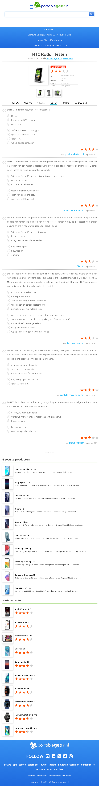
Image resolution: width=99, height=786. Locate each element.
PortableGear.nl (54, 58)
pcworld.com (76, 442)
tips (15, 764)
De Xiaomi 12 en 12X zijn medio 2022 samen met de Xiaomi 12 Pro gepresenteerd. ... (46, 510)
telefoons (68, 58)
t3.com (80, 266)
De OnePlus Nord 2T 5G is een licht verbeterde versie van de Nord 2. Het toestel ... (46, 497)
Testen (53, 103)
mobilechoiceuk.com (72, 395)
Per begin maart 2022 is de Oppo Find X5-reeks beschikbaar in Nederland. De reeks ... (47, 589)
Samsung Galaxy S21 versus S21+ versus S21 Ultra (49, 35)
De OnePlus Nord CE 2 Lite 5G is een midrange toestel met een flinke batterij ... (45, 470)
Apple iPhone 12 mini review (50, 40)
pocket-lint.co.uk (74, 154)
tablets (52, 764)
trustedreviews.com (72, 210)
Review (15, 103)
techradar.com (75, 343)
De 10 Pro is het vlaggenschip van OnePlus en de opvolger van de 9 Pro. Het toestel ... (47, 536)
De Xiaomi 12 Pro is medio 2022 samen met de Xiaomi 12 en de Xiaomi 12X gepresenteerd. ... (49, 523)
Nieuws (28, 103)
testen (22, 764)
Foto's (65, 103)
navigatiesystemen (68, 764)
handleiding (81, 103)
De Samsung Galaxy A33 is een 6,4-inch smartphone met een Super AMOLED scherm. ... (48, 563)
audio (43, 764)
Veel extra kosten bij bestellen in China (50, 45)
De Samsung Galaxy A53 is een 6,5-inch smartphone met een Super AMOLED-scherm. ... (48, 576)
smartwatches (55, 769)
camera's (86, 764)
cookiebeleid (54, 775)
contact (31, 775)
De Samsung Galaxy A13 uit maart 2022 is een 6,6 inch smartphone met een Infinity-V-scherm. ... (51, 549)
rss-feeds (67, 775)
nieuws (7, 764)
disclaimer (42, 775)
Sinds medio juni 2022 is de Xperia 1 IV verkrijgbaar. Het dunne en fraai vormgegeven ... (48, 483)
